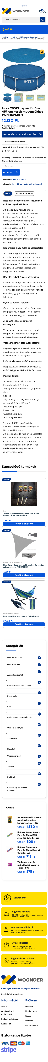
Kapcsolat (6, 1024)
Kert (13, 37)
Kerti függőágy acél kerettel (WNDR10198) (21, 616)
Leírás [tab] (7, 193)
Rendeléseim (31, 1026)
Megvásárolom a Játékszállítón (22, 134)
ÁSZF (4, 1006)
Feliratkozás (11, 172)
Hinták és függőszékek (11, 613)
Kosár (28, 1016)
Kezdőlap (5, 37)
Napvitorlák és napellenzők (12, 562)
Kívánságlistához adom (15, 141)
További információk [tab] (24, 193)
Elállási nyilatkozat (10, 1019)
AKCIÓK (9, 29)
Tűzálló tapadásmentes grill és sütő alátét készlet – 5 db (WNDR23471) (21, 515)
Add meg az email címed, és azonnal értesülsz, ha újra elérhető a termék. (24, 159)
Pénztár (29, 1021)
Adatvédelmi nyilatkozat (7, 1012)
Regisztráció (31, 1011)
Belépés (29, 1006)
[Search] (42, 19)
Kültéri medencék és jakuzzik (28, 37)
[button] (42, 52)
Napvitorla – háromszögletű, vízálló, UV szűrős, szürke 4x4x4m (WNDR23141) (23, 566)
